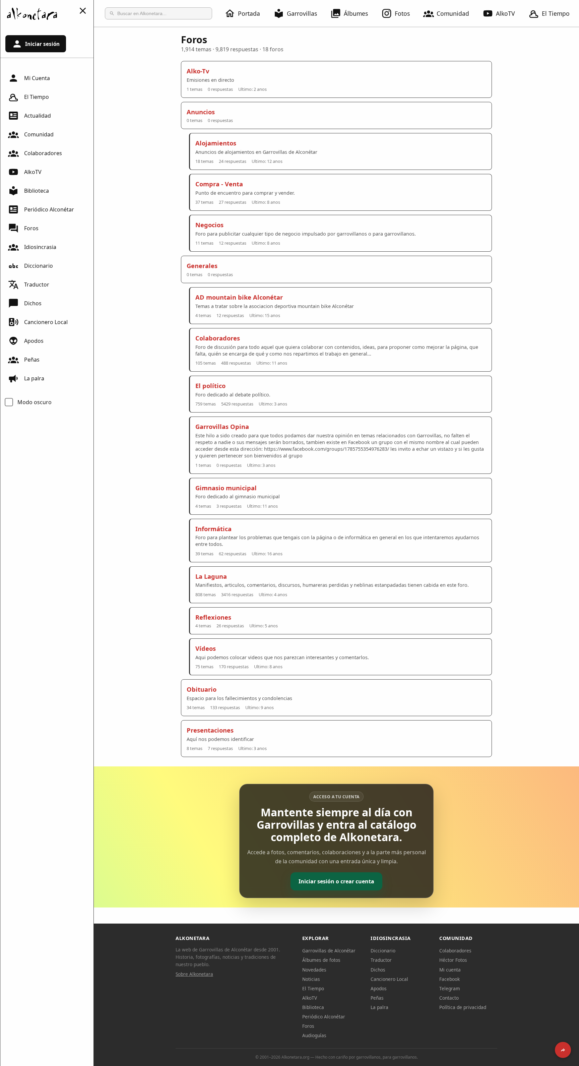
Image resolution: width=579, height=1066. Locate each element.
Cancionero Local (46, 322)
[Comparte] (563, 1050)
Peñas (32, 359)
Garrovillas (302, 13)
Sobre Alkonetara (194, 974)
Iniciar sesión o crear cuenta (336, 881)
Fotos (402, 13)
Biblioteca (36, 190)
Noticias (311, 979)
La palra (34, 378)
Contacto (449, 998)
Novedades (314, 969)
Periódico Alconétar (49, 209)
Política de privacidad (462, 1007)
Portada (249, 13)
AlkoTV (505, 13)
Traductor (36, 284)
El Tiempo (556, 13)
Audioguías (314, 1035)
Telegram (449, 988)
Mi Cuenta (37, 78)
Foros (31, 228)
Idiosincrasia (40, 247)
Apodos (34, 340)
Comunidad (453, 13)
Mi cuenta (450, 969)
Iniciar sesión (42, 44)
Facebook (449, 979)
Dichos (33, 303)
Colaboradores (43, 153)
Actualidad (37, 115)
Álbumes (356, 13)
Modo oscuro (34, 402)
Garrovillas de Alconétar (329, 950)
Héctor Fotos (453, 960)
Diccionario (38, 265)
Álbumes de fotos (321, 960)
